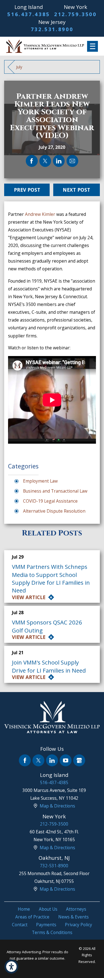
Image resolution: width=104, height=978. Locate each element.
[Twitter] (38, 760)
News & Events (73, 917)
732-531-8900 (54, 866)
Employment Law (40, 481)
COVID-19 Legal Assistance (50, 501)
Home (24, 909)
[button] (11, 967)
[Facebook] (25, 760)
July (19, 67)
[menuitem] (24, 909)
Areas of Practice (32, 917)
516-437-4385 (54, 782)
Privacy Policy (78, 925)
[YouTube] (66, 760)
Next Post (76, 189)
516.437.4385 (28, 14)
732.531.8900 (52, 29)
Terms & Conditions (52, 932)
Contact (19, 925)
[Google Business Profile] (79, 760)
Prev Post (27, 189)
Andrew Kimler (40, 214)
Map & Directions (57, 806)
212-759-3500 (54, 824)
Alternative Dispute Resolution (54, 511)
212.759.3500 (75, 14)
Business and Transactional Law (55, 491)
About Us (48, 909)
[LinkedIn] (52, 760)
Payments (46, 925)
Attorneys (76, 909)
